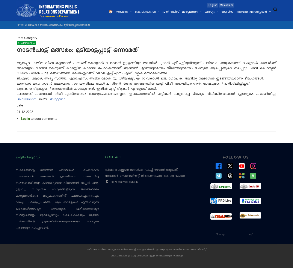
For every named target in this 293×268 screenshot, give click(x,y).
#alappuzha (57, 99)
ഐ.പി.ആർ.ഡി (145, 12)
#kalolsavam (27, 99)
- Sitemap (219, 235)
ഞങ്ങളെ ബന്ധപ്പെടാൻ (252, 12)
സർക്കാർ (122, 12)
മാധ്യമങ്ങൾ (190, 12)
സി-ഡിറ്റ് (202, 249)
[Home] (48, 10)
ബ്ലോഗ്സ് (227, 12)
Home (19, 24)
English (212, 5)
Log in (25, 119)
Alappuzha (31, 24)
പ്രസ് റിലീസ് (171, 12)
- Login (249, 235)
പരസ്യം (210, 12)
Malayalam (226, 5)
